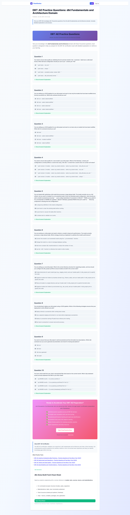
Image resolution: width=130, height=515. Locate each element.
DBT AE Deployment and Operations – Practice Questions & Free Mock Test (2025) (55, 460)
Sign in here (70, 434)
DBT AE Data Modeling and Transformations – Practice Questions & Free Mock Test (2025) (57, 464)
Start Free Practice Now (65, 430)
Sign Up (97, 3)
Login (92, 3)
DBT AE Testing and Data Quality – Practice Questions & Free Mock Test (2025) (54, 462)
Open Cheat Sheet (40, 500)
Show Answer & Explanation (43, 79)
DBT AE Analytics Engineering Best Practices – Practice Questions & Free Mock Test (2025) (57, 458)
